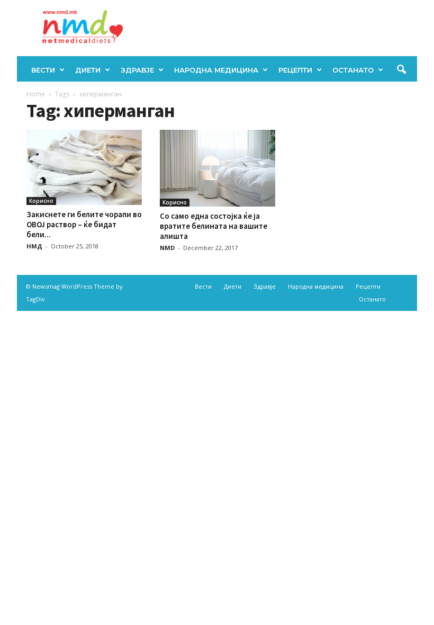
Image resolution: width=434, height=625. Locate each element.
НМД (34, 246)
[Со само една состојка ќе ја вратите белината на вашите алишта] (217, 168)
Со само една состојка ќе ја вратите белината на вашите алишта (213, 226)
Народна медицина (216, 70)
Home (35, 94)
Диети (88, 70)
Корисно (41, 200)
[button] (401, 70)
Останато (353, 70)
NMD (167, 248)
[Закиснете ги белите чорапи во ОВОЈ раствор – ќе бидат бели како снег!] (84, 167)
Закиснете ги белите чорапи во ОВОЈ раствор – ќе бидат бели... (84, 224)
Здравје (137, 70)
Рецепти (295, 70)
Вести (43, 70)
